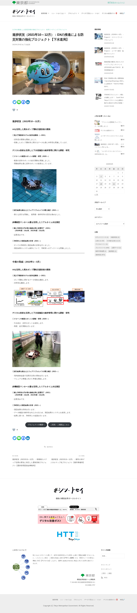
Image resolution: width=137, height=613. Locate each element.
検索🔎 (122, 13)
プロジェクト (72, 13)
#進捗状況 (115, 237)
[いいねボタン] (13, 109)
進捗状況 (50, 447)
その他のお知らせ (113, 241)
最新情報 (44, 13)
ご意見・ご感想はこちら (59, 425)
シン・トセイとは (58, 13)
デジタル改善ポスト (107, 130)
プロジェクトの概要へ (36, 425)
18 (101, 184)
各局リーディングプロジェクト (56, 29)
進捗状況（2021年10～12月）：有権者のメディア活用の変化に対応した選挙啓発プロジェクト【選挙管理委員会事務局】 (29, 462)
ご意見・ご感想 (106, 573)
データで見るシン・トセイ (90, 13)
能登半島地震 (101, 251)
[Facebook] (23, 102)
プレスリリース (102, 247)
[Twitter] (15, 102)
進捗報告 (112, 251)
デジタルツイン (102, 244)
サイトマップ (105, 565)
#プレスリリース (102, 237)
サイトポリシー (106, 569)
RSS (105, 577)
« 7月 (96, 194)
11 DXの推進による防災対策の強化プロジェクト (28, 29)
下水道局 (27, 44)
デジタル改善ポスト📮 (109, 13)
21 (114, 184)
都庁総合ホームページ (116, 3)
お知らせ (100, 241)
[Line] (19, 102)
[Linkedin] (28, 102)
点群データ (116, 247)
